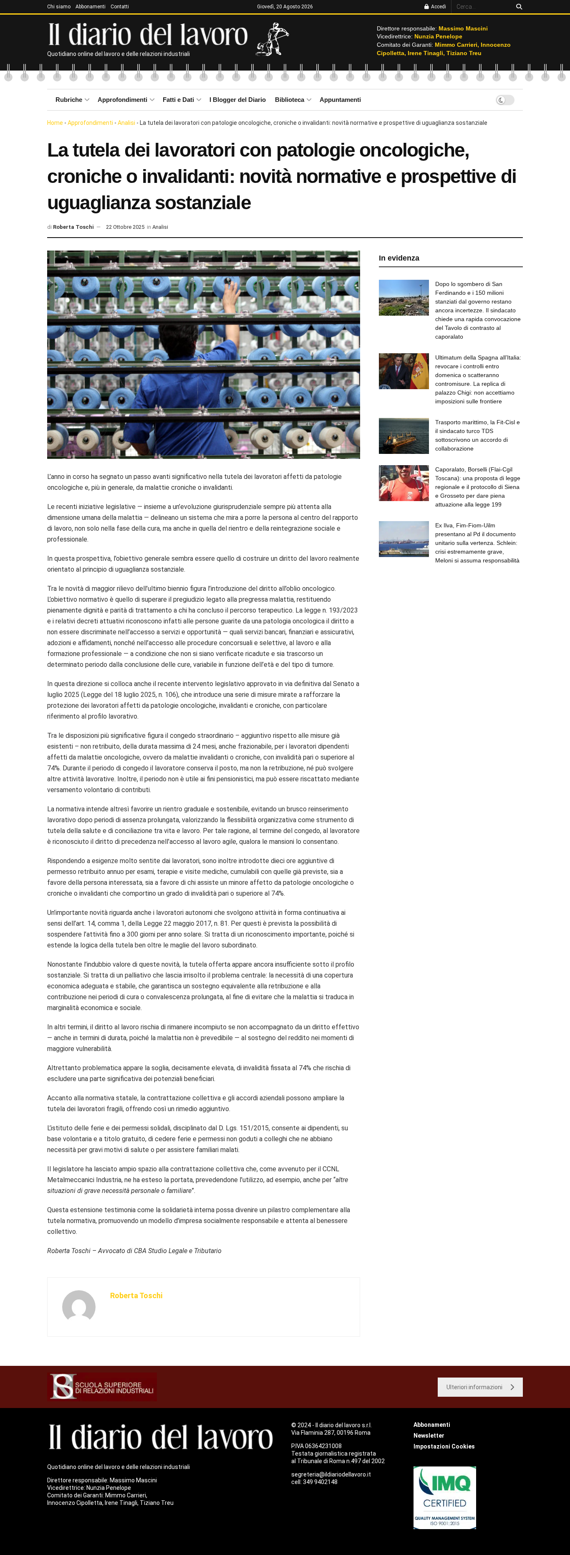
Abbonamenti (91, 7)
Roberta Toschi (73, 227)
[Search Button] (517, 6)
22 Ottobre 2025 (125, 227)
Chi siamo (59, 7)
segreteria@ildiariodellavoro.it (331, 1474)
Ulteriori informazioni (474, 1387)
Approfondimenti (122, 99)
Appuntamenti (340, 99)
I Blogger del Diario (237, 99)
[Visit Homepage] (150, 33)
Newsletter (429, 1435)
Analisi (126, 122)
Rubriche (68, 99)
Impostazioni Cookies (444, 1446)
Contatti (120, 7)
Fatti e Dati (178, 99)
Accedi (438, 7)
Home (55, 122)
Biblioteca (289, 99)
